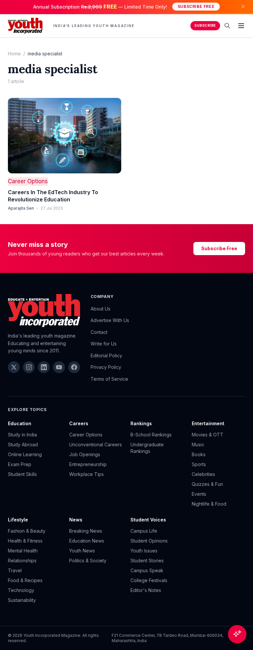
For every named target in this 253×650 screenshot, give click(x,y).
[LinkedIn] (44, 367)
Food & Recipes (25, 580)
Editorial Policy (106, 355)
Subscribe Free (196, 6)
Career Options (28, 181)
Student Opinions (149, 541)
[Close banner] (243, 6)
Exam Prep (19, 464)
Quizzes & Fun (207, 484)
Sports (199, 464)
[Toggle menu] (241, 25)
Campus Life (143, 531)
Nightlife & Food (209, 504)
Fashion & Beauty (26, 531)
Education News (86, 541)
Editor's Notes (145, 590)
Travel (15, 570)
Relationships (22, 560)
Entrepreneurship (88, 464)
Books (199, 454)
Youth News (82, 550)
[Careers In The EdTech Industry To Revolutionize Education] (64, 135)
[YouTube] (59, 367)
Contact (99, 332)
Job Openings (84, 454)
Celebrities (203, 474)
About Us (100, 308)
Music (198, 444)
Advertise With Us (110, 320)
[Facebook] (74, 367)
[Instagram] (29, 367)
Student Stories (147, 560)
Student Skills (22, 474)
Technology (21, 590)
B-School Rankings (151, 434)
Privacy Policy (106, 367)
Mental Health (23, 550)
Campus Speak (146, 570)
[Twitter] (14, 367)
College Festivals (148, 580)
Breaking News (85, 531)
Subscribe (205, 25)
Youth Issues (143, 550)
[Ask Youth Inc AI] (237, 634)
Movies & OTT (207, 434)
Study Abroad (23, 444)
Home (14, 53)
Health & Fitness (25, 541)
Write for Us (104, 343)
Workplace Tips (86, 474)
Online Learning (25, 454)
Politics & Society (87, 560)
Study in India (22, 434)
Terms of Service (109, 379)
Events (199, 494)
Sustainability (22, 600)
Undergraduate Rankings (147, 448)
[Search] (227, 26)
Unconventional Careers (95, 444)
